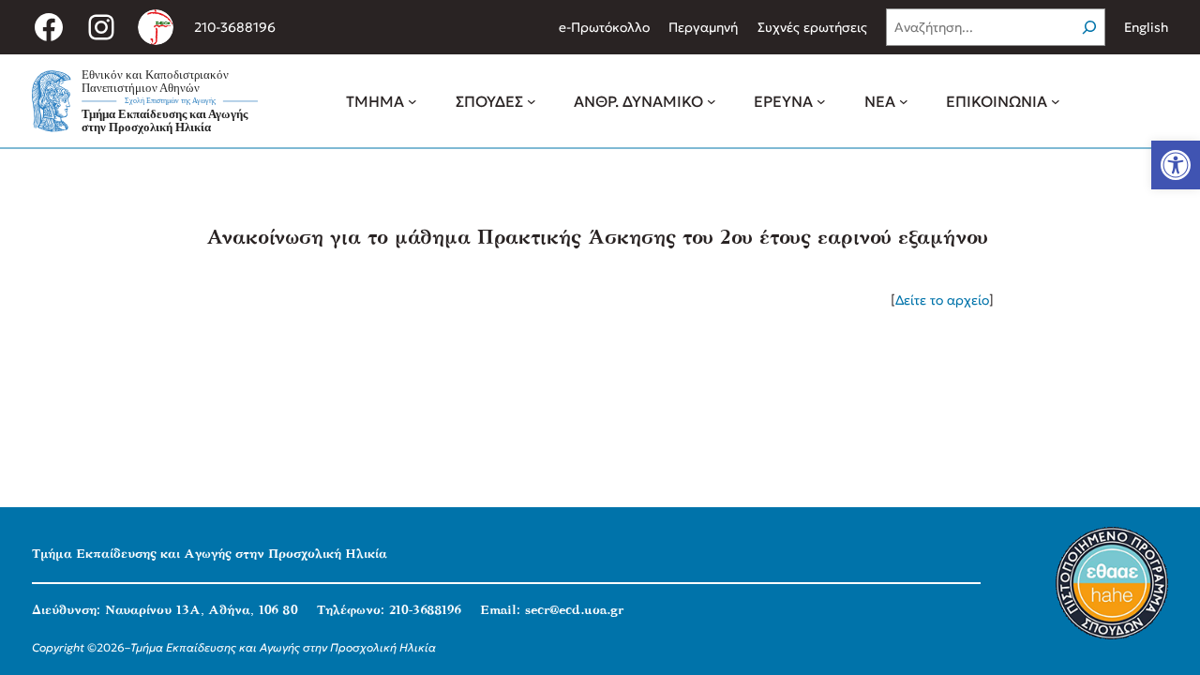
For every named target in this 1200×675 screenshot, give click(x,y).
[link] (1175, 165)
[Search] (1089, 27)
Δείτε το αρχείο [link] (942, 300)
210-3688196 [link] (235, 27)
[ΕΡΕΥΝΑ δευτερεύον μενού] (821, 101)
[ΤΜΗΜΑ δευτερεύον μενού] (412, 101)
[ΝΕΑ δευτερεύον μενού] (903, 101)
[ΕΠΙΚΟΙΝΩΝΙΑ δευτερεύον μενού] (1055, 101)
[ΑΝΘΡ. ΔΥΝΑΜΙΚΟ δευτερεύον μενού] (711, 101)
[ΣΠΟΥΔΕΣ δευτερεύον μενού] (531, 101)
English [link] (1146, 27)
